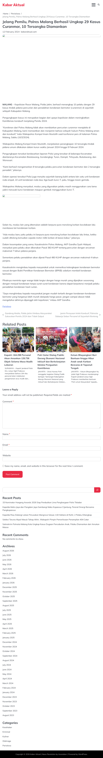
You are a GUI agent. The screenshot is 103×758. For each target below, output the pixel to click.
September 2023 (10, 710)
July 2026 (7, 555)
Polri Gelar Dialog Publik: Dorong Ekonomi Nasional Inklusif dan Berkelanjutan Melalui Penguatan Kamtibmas (51, 361)
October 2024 (9, 651)
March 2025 (8, 628)
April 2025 (7, 624)
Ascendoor (62, 754)
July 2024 (7, 665)
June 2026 (7, 559)
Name (6, 434)
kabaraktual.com (29, 31)
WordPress (82, 754)
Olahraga (7, 741)
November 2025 (10, 591)
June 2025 (7, 614)
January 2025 (8, 637)
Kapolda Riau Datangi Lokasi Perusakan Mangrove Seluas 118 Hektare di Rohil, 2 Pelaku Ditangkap (47, 515)
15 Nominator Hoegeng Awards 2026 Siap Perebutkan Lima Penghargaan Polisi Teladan (42, 502)
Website (7, 455)
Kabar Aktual (13, 4)
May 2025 (7, 619)
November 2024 (10, 646)
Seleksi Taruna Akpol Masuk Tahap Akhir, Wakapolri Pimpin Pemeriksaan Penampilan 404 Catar (46, 519)
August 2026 (8, 550)
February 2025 (9, 633)
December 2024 (10, 642)
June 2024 (7, 669)
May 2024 (7, 674)
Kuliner (6, 736)
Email (6, 444)
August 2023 (8, 715)
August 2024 (8, 660)
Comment (8, 401)
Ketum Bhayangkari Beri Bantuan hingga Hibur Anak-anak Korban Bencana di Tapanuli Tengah (84, 361)
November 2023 (10, 701)
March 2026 (8, 573)
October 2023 (9, 706)
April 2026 (7, 569)
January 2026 (8, 582)
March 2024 (8, 683)
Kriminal (6, 732)
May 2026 (7, 564)
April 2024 (7, 678)
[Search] (97, 490)
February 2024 (9, 687)
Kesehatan (7, 727)
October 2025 (9, 596)
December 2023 (10, 697)
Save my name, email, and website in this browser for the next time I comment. (44, 466)
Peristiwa (7, 306)
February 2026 (9, 578)
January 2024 (8, 692)
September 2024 (10, 655)
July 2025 (7, 610)
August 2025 (8, 605)
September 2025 (10, 601)
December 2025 (10, 587)
